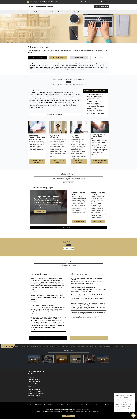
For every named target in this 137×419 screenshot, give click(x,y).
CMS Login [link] (68, 415)
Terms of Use (70, 404)
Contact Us (29, 404)
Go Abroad (53, 12)
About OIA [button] (103, 359)
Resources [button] (75, 359)
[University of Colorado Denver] (38, 2)
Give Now (107, 404)
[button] (133, 415)
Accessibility (80, 404)
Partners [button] (89, 359)
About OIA (77, 12)
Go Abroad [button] (61, 359)
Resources (61, 12)
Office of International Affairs (40, 7)
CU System (51, 404)
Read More (34, 291)
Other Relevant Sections (68, 182)
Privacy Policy (60, 404)
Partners (69, 12)
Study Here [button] (33, 359)
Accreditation (89, 404)
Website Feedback (40, 404)
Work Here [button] (47, 359)
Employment (99, 404)
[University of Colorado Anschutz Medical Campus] (54, 2)
